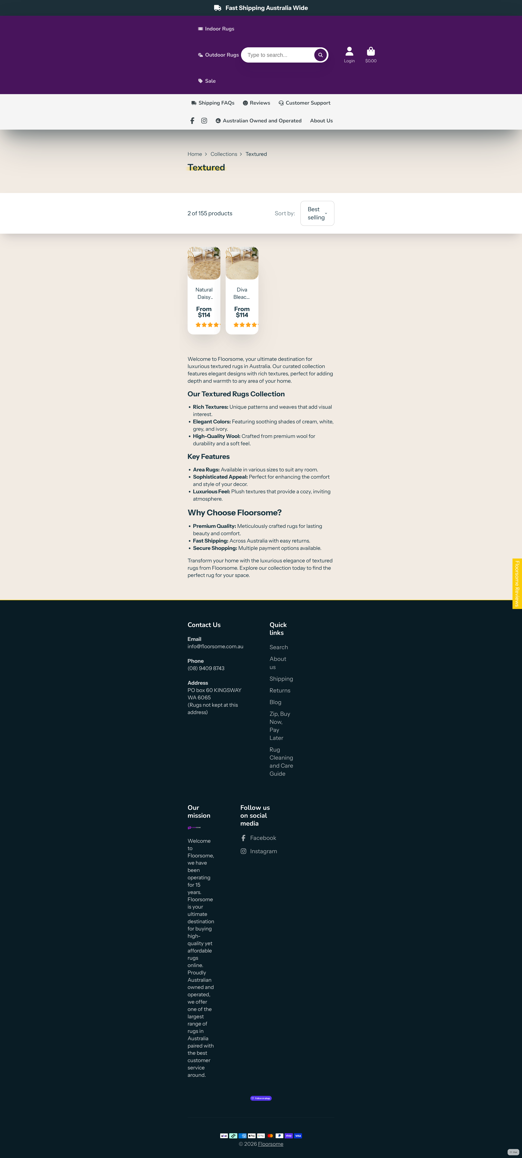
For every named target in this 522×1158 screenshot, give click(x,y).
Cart (371, 55)
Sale (210, 81)
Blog (276, 702)
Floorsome (270, 1144)
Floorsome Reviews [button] (517, 584)
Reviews (260, 102)
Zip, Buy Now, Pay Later (280, 725)
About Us (321, 120)
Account (349, 55)
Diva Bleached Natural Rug (242, 290)
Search (279, 647)
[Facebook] (192, 120)
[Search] (320, 55)
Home (195, 154)
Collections (224, 154)
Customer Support (308, 102)
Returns (280, 690)
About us (278, 662)
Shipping (281, 678)
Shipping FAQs (216, 102)
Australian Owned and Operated (262, 120)
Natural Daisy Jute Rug (204, 290)
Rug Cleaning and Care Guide (281, 761)
